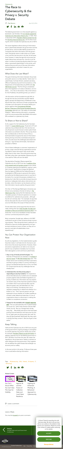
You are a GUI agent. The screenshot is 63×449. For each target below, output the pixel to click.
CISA (20, 361)
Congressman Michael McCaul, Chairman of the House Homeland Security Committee (20, 108)
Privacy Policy (29, 446)
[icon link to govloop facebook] (11, 27)
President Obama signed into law (27, 38)
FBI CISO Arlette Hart (23, 259)
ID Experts (31, 361)
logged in (16, 415)
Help (24, 446)
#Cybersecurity (14, 361)
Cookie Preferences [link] (16, 445)
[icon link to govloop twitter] (8, 27)
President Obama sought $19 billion (23, 333)
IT (35, 361)
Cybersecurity (8, 4)
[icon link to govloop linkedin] (15, 27)
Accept (48, 433)
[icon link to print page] (22, 27)
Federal (25, 361)
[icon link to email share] (19, 27)
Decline (49, 439)
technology (9, 363)
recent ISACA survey (18, 126)
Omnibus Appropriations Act (16, 40)
